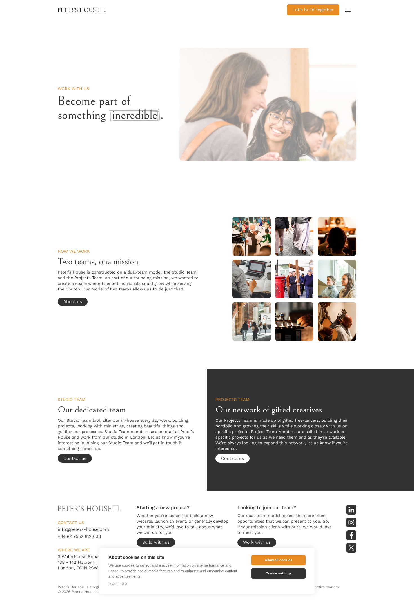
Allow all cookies (278, 560)
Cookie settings (278, 573)
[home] (90, 10)
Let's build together (313, 9)
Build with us (156, 542)
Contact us (74, 458)
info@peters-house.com (83, 529)
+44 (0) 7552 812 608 (79, 536)
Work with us (257, 542)
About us (72, 301)
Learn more (117, 584)
